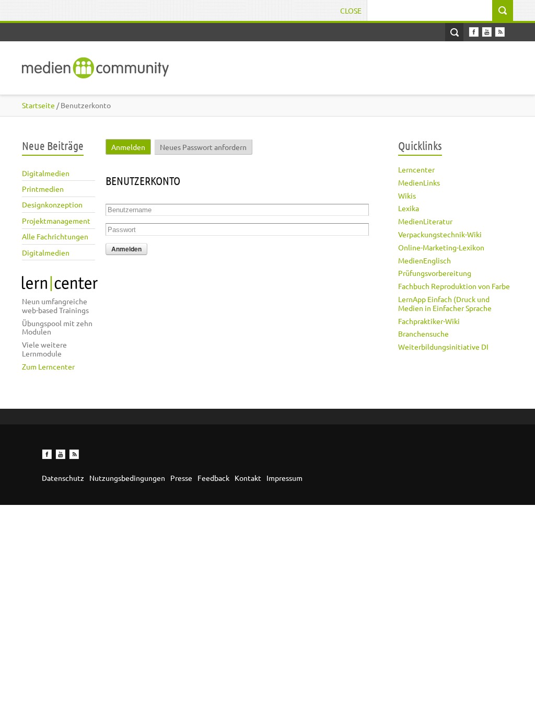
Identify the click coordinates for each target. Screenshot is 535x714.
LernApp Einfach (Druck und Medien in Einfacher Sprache (445, 303)
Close (351, 10)
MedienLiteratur (425, 221)
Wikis (407, 195)
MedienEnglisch (424, 260)
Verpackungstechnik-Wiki (440, 234)
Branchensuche (423, 333)
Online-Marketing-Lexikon (441, 247)
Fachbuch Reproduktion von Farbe (454, 286)
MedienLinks (419, 182)
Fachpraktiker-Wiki (429, 321)
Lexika (408, 208)
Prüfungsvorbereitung (434, 273)
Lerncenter (416, 169)
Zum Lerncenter (48, 366)
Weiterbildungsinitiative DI (443, 346)
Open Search (454, 32)
